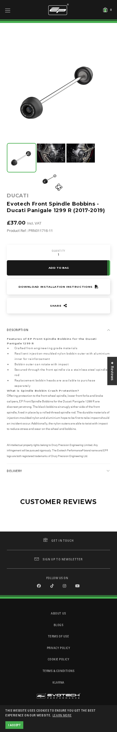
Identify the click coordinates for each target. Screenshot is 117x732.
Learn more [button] (62, 715)
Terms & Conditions (59, 671)
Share (56, 305)
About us (58, 613)
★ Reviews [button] (112, 371)
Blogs (59, 625)
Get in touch (62, 540)
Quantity (58, 250)
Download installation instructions (56, 286)
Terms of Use (58, 636)
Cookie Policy (59, 659)
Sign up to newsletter (63, 559)
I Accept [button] (14, 725)
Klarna (58, 682)
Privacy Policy (58, 648)
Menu (8, 10)
